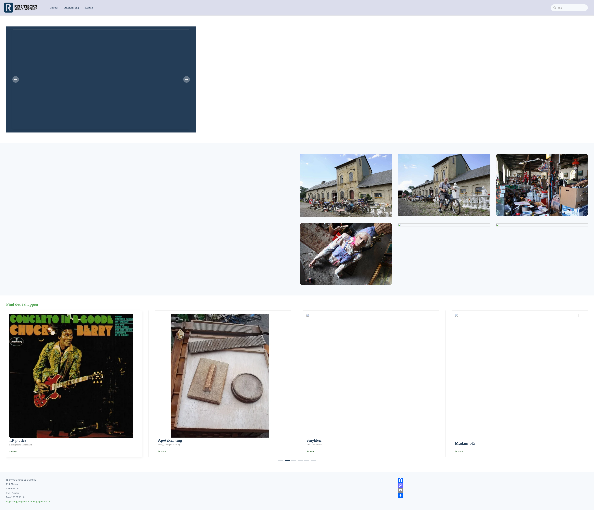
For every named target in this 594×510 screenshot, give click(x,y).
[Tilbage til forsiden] (21, 7)
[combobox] (569, 7)
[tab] (280, 460)
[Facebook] (493, 480)
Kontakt (89, 7)
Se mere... (14, 451)
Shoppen (54, 7)
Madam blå (465, 443)
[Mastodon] (493, 485)
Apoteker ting (170, 440)
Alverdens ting (71, 7)
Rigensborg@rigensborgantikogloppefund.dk (28, 501)
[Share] (493, 495)
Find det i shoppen (22, 304)
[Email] (493, 490)
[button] (15, 79)
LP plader (17, 440)
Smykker (314, 440)
